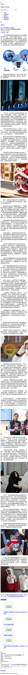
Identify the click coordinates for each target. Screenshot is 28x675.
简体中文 (3, 7)
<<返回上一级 (4, 32)
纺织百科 (6, 17)
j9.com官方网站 (5, 27)
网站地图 (3, 670)
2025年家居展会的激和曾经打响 (16, 596)
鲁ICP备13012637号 (15, 666)
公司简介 (6, 14)
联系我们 (6, 19)
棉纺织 (5, 16)
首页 (5, 12)
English (7, 7)
